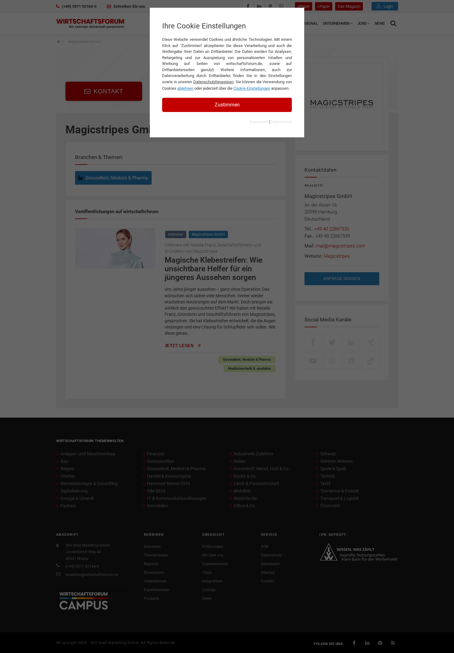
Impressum (258, 122)
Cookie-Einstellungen (251, 88)
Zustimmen (227, 105)
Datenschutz (281, 122)
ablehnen (185, 88)
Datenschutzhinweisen (213, 81)
